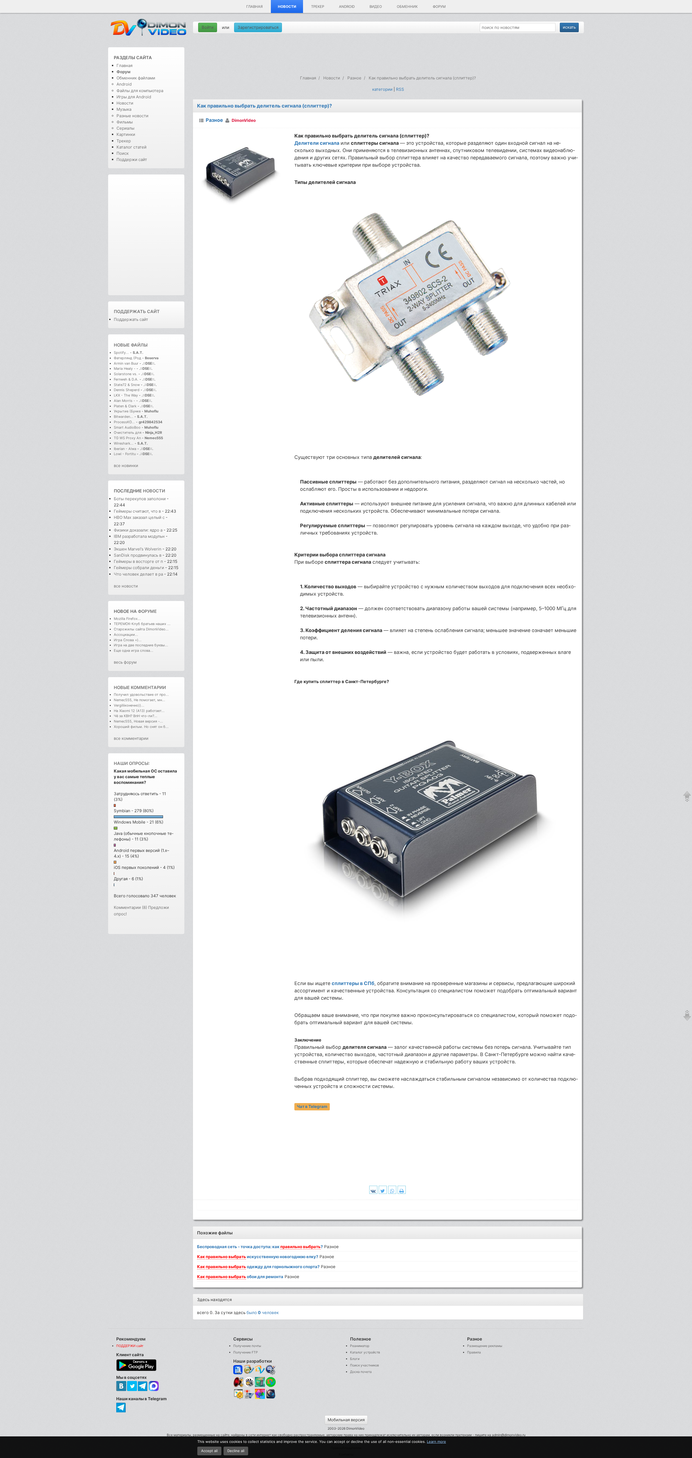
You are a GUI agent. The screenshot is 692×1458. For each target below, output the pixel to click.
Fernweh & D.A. (126, 379)
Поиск (123, 153)
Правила (474, 1352)
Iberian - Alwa (125, 449)
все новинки (126, 465)
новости (154, 490)
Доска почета (361, 1372)
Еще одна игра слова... (133, 651)
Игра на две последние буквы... (141, 645)
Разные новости (132, 115)
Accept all (209, 1451)
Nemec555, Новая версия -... (138, 721)
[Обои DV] (260, 1398)
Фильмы (125, 122)
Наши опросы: (132, 763)
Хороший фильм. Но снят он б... (141, 727)
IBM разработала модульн (139, 536)
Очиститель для (127, 433)
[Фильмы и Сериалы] (271, 1398)
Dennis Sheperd (126, 390)
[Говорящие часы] (238, 1382)
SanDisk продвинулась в (138, 555)
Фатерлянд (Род (127, 358)
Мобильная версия (346, 1419)
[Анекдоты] (260, 1386)
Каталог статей (132, 147)
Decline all (235, 1451)
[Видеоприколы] (249, 1386)
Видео (376, 6)
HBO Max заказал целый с (139, 517)
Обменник (407, 6)
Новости (287, 6)
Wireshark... (124, 443)
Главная (254, 6)
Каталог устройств (365, 1352)
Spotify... (121, 353)
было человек (263, 1312)
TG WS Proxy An (127, 438)
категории (382, 89)
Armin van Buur (126, 363)
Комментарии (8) (130, 907)
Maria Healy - (125, 369)
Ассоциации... (126, 635)
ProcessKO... (124, 422)
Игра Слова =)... (128, 640)
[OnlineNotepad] (238, 1370)
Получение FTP (245, 1352)
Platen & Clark (125, 406)
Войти (208, 27)
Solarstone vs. (125, 374)
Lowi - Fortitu (125, 454)
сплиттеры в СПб (353, 983)
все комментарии (131, 738)
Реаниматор (359, 1346)
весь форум (125, 662)
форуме (147, 611)
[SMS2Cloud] (271, 1370)
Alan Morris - (125, 401)
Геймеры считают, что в (138, 511)
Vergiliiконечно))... (129, 705)
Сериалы (125, 128)
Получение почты (247, 1346)
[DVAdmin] (238, 1394)
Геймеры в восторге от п (138, 561)
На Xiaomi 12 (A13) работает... (139, 711)
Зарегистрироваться (258, 27)
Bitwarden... (123, 417)
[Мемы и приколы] (249, 1370)
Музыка (124, 109)
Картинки (126, 134)
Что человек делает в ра (138, 574)
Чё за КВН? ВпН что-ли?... (135, 716)
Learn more (436, 1441)
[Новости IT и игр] (249, 1398)
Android (347, 6)
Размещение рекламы (484, 1346)
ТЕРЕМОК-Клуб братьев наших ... (142, 624)
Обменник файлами (136, 77)
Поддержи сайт (132, 159)
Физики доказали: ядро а (138, 530)
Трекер (317, 6)
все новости (126, 586)
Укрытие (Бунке (127, 411)
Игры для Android (134, 96)
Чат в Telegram (312, 1106)
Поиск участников (364, 1365)
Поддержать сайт (137, 311)
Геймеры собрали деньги (139, 567)
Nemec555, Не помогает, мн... (139, 700)
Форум (439, 6)
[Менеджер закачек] (271, 1382)
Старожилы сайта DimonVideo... (141, 629)
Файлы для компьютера (140, 90)
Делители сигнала (316, 143)
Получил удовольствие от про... (141, 695)
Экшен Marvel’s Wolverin (137, 549)
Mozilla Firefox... (127, 619)
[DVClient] (260, 1370)
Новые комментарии (140, 687)
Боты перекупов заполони (140, 498)
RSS (400, 89)
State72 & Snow (127, 385)
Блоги (355, 1359)
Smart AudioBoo (127, 427)
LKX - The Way (126, 395)
